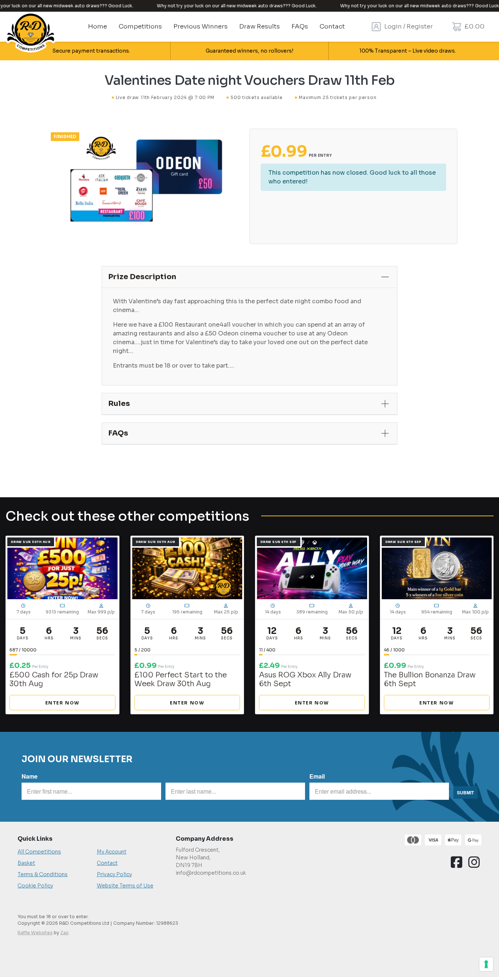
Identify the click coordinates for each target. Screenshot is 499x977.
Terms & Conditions (43, 874)
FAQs (118, 433)
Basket (26, 863)
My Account (111, 851)
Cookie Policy (35, 885)
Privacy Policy (114, 874)
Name (30, 776)
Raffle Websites (35, 932)
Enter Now (62, 703)
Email (317, 776)
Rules (119, 403)
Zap (64, 932)
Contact (107, 863)
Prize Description (142, 276)
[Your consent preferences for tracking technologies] (486, 964)
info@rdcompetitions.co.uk (211, 873)
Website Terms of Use (125, 885)
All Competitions (39, 851)
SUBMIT (465, 792)
